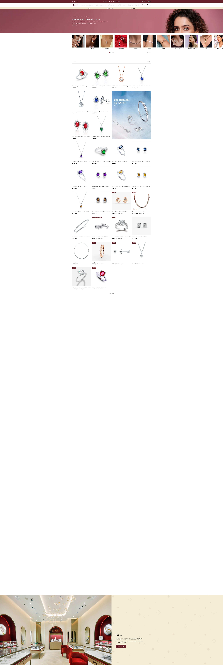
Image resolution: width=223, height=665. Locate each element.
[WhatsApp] (142, 1)
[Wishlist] (147, 5)
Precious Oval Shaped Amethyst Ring (79, 186)
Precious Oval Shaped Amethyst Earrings (100, 186)
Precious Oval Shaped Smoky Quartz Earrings (101, 211)
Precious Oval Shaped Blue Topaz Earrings (141, 161)
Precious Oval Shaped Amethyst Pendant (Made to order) (81, 161)
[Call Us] (144, 1)
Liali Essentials (110, 8)
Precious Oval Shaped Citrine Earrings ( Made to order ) (141, 186)
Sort (148, 61)
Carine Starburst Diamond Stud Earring (120, 211)
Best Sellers (132, 8)
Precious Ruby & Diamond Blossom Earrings (81, 136)
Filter (75, 61)
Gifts (89, 8)
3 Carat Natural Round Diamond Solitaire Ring (81, 287)
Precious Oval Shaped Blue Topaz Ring (120, 161)
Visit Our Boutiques (121, 646)
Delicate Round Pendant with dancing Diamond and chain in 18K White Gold (81, 111)
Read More (74, 25)
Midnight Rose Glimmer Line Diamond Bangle (101, 262)
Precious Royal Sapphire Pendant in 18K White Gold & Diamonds (141, 86)
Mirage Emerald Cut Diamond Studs (139, 236)
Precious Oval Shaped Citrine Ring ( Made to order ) (121, 186)
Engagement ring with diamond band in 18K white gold (121, 236)
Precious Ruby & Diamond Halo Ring (79, 86)
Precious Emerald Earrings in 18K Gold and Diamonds (101, 86)
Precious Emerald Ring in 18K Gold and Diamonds (101, 161)
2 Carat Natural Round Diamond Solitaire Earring (121, 262)
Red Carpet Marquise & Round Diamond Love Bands (101, 236)
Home (73, 16)
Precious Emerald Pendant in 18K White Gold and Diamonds (101, 136)
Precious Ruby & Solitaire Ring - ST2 (99, 287)
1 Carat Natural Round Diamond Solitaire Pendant (141, 262)
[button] (82, 5)
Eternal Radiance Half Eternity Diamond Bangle (81, 236)
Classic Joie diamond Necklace (138, 211)
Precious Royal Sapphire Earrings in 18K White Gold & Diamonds (101, 111)
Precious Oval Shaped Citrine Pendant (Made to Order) (81, 211)
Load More (111, 293)
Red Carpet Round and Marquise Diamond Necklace (81, 262)
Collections (76, 16)
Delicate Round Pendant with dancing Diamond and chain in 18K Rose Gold (121, 86)
